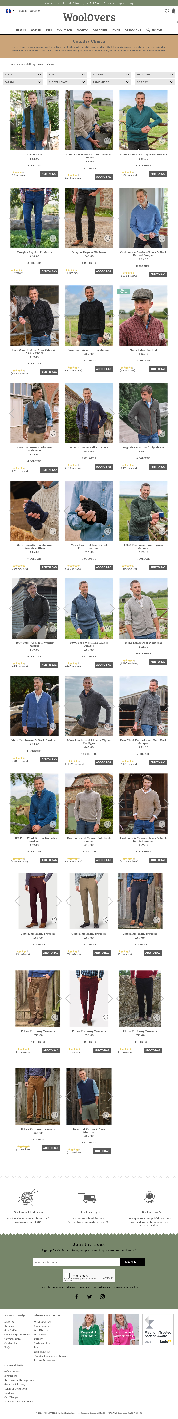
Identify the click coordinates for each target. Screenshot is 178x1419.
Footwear (64, 29)
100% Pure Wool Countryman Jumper (143, 546)
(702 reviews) (19, 760)
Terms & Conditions (15, 1388)
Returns (9, 1326)
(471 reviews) (74, 861)
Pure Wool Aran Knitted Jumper (89, 349)
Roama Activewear (44, 1360)
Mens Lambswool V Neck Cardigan (34, 740)
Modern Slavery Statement (19, 1401)
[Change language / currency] (9, 12)
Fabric (9, 82)
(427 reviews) (128, 763)
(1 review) (17, 272)
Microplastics (42, 1351)
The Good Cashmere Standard (51, 1355)
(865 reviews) (128, 175)
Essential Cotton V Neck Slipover (89, 1130)
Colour (98, 74)
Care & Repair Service (17, 1334)
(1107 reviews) (129, 663)
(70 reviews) (18, 175)
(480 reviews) (128, 568)
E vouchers (10, 1375)
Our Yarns (40, 1334)
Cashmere (100, 29)
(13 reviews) (24, 1051)
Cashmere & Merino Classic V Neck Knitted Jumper (143, 254)
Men (49, 29)
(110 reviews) (19, 568)
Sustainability (42, 1343)
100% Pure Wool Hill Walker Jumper (34, 644)
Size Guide (10, 1330)
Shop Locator (42, 1326)
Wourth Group (42, 1321)
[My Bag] (173, 11)
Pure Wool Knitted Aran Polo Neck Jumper (143, 742)
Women (36, 29)
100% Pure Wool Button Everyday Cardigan (34, 839)
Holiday (82, 29)
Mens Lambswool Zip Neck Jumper (143, 154)
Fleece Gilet (34, 154)
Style (9, 74)
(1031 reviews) (129, 275)
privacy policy (130, 1287)
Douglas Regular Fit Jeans (34, 252)
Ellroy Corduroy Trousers (38, 1031)
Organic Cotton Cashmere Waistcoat (34, 449)
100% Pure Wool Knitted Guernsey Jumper (89, 156)
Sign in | (24, 10)
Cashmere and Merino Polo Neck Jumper (89, 839)
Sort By (142, 82)
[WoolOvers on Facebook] (76, 1296)
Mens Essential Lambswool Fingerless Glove (35, 546)
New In (21, 29)
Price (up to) (102, 82)
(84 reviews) (127, 370)
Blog (36, 1347)
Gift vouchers (12, 1371)
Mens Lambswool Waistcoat (143, 642)
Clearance (133, 29)
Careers (38, 1338)
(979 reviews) (74, 370)
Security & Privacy (15, 1384)
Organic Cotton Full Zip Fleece (89, 447)
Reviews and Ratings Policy (20, 1380)
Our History (41, 1330)
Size (52, 74)
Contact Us (10, 1343)
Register (35, 10)
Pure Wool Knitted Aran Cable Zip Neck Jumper (34, 351)
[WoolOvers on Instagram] (102, 1296)
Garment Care (12, 1338)
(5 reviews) (23, 954)
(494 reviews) (19, 861)
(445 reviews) (19, 666)
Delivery (9, 1321)
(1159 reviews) (74, 763)
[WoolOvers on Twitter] (89, 1296)
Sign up (132, 1262)
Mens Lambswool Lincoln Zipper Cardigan (89, 742)
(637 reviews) (74, 178)
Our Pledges (11, 1397)
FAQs (7, 1347)
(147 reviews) (74, 467)
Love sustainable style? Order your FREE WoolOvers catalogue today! (89, 3)
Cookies (9, 1392)
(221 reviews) (19, 470)
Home (116, 29)
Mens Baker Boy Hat (143, 349)
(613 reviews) (19, 373)
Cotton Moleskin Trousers (38, 933)
